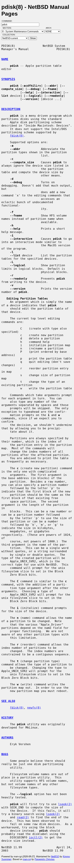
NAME (4, 59)
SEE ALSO (8, 701)
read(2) (23, 817)
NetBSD (55, 856)
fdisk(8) (17, 135)
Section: (8, 28)
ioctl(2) (36, 837)
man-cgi (27, 859)
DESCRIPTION (10, 109)
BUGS (4, 754)
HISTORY (7, 717)
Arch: (50, 28)
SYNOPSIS (8, 79)
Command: (8, 21)
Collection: (9, 35)
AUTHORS (7, 737)
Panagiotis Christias (45, 859)
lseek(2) (65, 804)
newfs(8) (34, 707)
